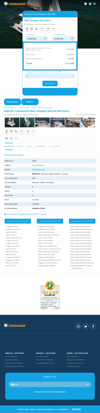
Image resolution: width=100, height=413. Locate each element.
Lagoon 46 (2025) (12, 226)
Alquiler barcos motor (14, 366)
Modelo (30, 102)
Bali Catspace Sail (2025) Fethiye (49, 235)
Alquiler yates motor (75, 363)
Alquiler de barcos (10, 107)
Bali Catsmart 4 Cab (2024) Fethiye (50, 249)
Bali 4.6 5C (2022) (12, 252)
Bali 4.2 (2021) (11, 266)
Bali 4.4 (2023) (11, 235)
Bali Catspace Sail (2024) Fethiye (49, 252)
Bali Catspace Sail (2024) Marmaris (50, 260)
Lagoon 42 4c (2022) (13, 260)
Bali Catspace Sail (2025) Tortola (81, 257)
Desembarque (59, 34)
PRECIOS (20, 146)
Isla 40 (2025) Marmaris (46, 232)
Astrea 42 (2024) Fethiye (46, 257)
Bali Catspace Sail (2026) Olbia (80, 226)
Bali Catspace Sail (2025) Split (80, 252)
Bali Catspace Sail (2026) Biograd (81, 229)
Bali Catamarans (38, 165)
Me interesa (50, 83)
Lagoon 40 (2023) (12, 243)
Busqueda (13, 102)
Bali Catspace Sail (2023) (14, 238)
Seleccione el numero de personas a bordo (43, 72)
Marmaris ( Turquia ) (45, 107)
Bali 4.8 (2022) (11, 249)
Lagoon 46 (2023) (12, 240)
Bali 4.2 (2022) (11, 254)
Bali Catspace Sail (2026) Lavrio (81, 232)
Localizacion (54, 146)
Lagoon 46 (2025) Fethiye (47, 229)
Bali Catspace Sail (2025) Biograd (81, 243)
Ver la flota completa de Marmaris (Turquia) (26, 214)
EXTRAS (29, 146)
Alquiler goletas (73, 366)
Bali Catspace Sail (38, 169)
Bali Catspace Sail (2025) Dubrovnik (82, 263)
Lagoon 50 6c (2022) (13, 257)
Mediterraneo (24, 107)
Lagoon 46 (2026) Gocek (46, 226)
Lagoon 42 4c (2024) (13, 229)
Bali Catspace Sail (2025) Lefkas (81, 254)
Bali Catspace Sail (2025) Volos (80, 260)
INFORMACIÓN (9, 146)
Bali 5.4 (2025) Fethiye (46, 240)
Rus (86, 114)
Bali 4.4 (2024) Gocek (46, 243)
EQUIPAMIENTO (40, 146)
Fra (94, 114)
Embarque (31, 34)
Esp (77, 114)
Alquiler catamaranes (14, 363)
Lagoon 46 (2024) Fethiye (47, 266)
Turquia (33, 107)
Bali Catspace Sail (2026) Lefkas (81, 235)
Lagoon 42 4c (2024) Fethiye (48, 246)
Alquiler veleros (11, 360)
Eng (82, 114)
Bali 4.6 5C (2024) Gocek (47, 254)
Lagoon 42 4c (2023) (13, 246)
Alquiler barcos (11, 356)
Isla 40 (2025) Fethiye (45, 238)
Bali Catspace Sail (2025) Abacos (81, 238)
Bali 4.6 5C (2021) (12, 263)
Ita (91, 114)
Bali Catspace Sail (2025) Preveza (81, 240)
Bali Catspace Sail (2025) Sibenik (81, 246)
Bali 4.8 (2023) (11, 232)
